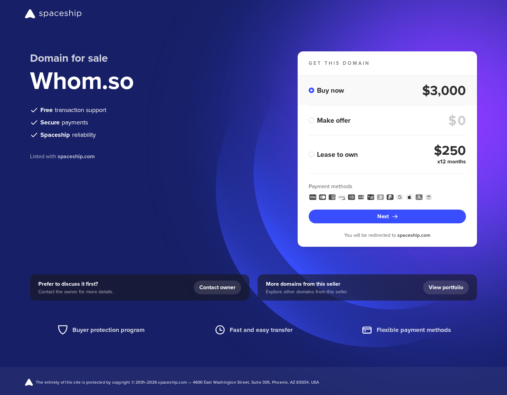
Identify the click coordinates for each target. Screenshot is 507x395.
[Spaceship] (53, 14)
